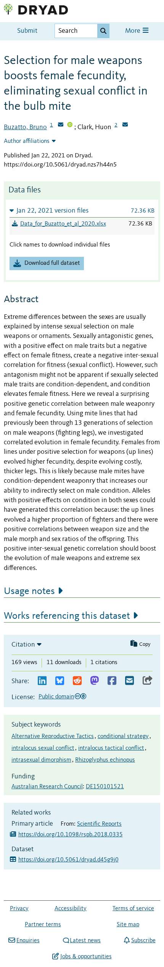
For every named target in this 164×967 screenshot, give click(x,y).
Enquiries (27, 941)
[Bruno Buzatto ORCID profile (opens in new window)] (69, 125)
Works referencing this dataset (67, 616)
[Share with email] (129, 681)
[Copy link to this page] (148, 681)
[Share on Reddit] (77, 681)
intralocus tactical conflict (111, 748)
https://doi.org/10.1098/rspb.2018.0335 (70, 835)
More (133, 31)
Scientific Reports (99, 824)
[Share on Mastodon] (94, 681)
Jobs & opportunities (85, 957)
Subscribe (143, 941)
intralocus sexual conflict (42, 748)
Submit (27, 31)
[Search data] (103, 31)
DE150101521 (105, 787)
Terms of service (133, 909)
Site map (128, 925)
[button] (82, 210)
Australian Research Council (47, 787)
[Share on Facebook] (112, 681)
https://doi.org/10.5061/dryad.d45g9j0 (68, 860)
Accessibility (71, 909)
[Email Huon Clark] (125, 125)
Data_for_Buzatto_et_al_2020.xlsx (63, 224)
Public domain (56, 697)
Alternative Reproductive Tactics (52, 736)
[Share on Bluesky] (59, 681)
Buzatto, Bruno (25, 127)
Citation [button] (23, 644)
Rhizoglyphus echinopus (105, 760)
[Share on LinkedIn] (42, 681)
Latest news (85, 941)
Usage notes (29, 591)
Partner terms (43, 925)
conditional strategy (123, 736)
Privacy (19, 909)
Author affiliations (27, 141)
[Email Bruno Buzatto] (60, 125)
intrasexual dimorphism (41, 760)
